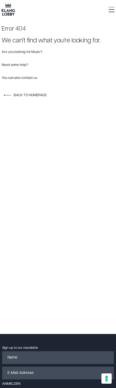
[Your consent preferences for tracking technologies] (106, 378)
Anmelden (11, 384)
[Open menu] (111, 9)
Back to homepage (30, 95)
